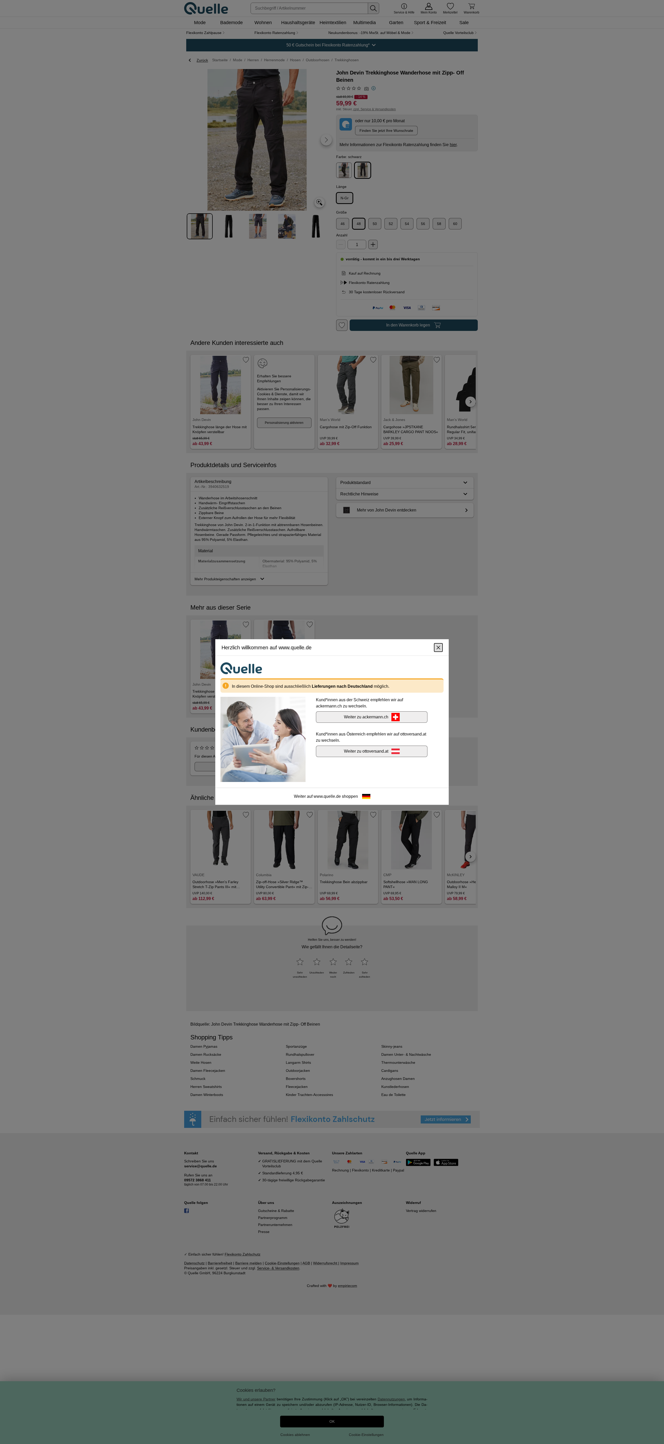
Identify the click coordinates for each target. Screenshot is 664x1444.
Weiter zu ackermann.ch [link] (366, 717)
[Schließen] (438, 647)
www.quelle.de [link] (327, 796)
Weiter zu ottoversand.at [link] (366, 751)
